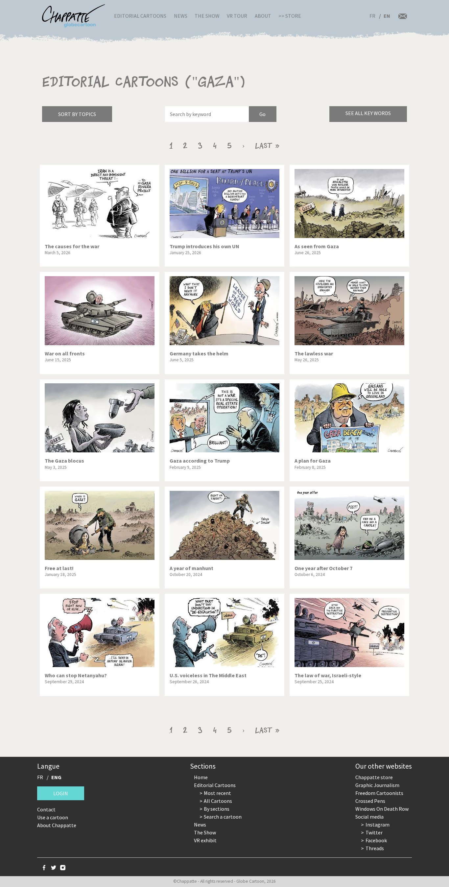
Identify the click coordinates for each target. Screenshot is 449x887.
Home (201, 777)
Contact (46, 809)
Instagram (378, 824)
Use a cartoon (52, 817)
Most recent (217, 793)
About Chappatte (56, 825)
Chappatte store (374, 777)
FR (372, 15)
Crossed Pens (370, 801)
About (263, 15)
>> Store (289, 15)
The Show (207, 15)
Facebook (376, 840)
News (180, 15)
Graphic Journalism (377, 785)
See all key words (368, 113)
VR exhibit (205, 840)
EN (387, 15)
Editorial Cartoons (140, 15)
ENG (56, 777)
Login (60, 793)
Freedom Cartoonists (379, 793)
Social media (369, 816)
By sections (216, 808)
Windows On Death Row (382, 808)
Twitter (374, 832)
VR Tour (237, 15)
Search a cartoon (223, 816)
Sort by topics (77, 114)
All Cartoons (218, 801)
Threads (375, 848)
